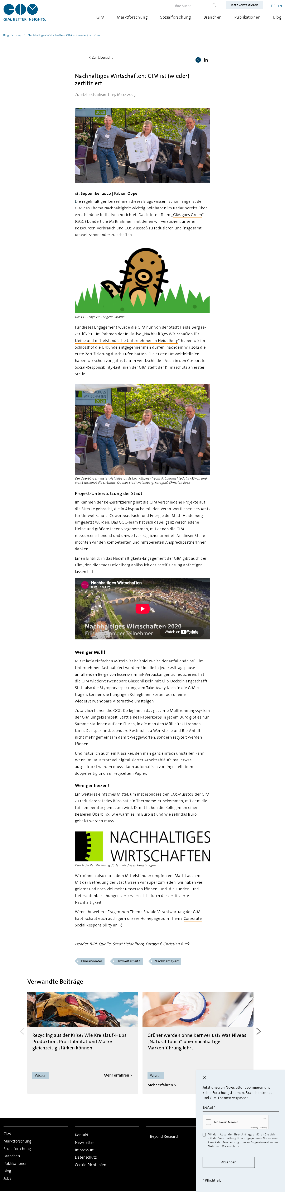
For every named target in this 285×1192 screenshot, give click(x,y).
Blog (277, 17)
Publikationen (247, 17)
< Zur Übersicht (101, 57)
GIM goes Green (187, 214)
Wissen (41, 1075)
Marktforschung (132, 17)
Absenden (228, 1162)
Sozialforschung (175, 17)
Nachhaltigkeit (167, 961)
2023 (18, 35)
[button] (206, 60)
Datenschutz (86, 1157)
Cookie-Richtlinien (90, 1164)
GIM (100, 17)
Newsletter (84, 1142)
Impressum (85, 1150)
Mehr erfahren (116, 1075)
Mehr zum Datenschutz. (224, 1146)
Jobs (7, 1178)
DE (273, 6)
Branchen (213, 17)
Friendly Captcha (259, 1127)
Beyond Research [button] (164, 1136)
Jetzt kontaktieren (244, 5)
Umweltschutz (128, 961)
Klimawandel (91, 961)
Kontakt (81, 1135)
